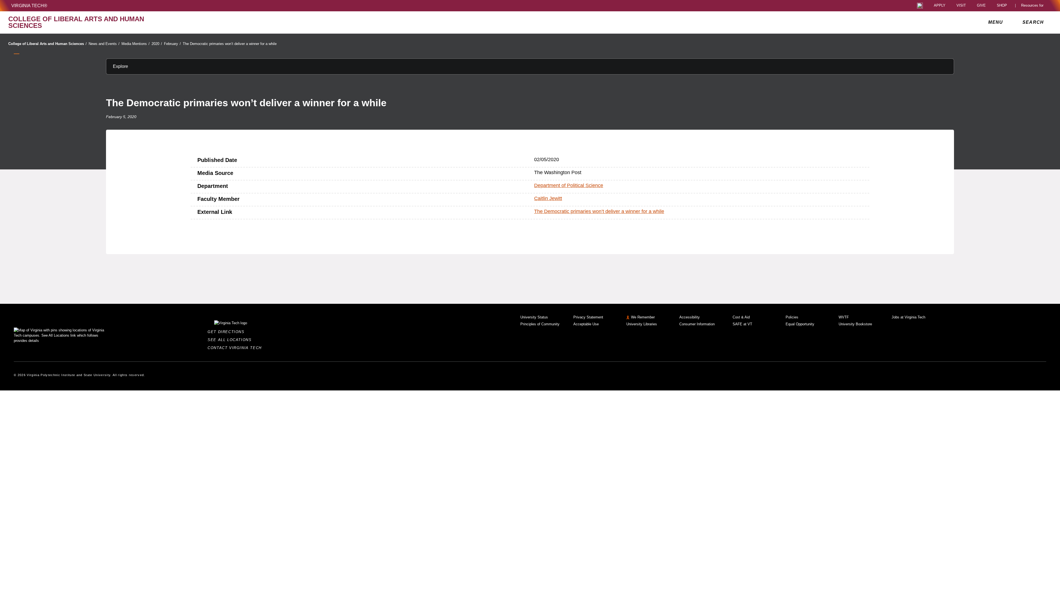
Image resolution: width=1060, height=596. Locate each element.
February (172, 44)
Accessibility (689, 317)
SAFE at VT (742, 324)
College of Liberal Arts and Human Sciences (47, 44)
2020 (157, 44)
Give (981, 5)
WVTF (844, 317)
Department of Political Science (568, 185)
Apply (939, 5)
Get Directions (228, 332)
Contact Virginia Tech (236, 348)
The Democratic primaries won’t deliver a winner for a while (230, 44)
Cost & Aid (741, 317)
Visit (961, 5)
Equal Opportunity (800, 324)
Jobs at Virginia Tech (908, 317)
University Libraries (641, 324)
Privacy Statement (588, 317)
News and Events (104, 44)
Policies (792, 317)
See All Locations (231, 340)
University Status (534, 317)
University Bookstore (855, 324)
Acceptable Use (586, 324)
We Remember (643, 317)
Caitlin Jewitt (548, 198)
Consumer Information (697, 324)
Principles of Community (540, 324)
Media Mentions (135, 44)
